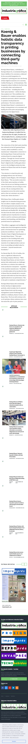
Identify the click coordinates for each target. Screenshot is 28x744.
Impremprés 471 (7, 607)
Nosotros (7, 696)
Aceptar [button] (14, 741)
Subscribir (15, 678)
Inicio (2, 28)
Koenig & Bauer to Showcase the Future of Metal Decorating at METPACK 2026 (16, 478)
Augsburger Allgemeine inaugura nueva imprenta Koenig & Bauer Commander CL (17, 353)
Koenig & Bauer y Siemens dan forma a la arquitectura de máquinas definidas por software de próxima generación (16, 328)
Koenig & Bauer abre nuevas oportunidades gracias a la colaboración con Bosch (16, 554)
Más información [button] (14, 737)
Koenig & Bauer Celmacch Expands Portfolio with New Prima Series (16, 455)
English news (7, 28)
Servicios (13, 696)
